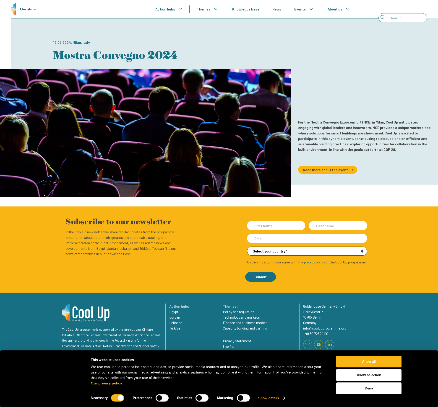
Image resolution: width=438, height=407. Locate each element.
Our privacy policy (106, 383)
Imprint (228, 346)
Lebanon (175, 322)
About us (335, 9)
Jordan (174, 317)
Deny (369, 388)
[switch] (162, 398)
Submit (261, 277)
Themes (204, 9)
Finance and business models (245, 322)
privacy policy (314, 262)
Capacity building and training (245, 328)
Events (300, 9)
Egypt (173, 311)
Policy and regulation (238, 311)
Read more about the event (325, 169)
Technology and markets (241, 317)
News (276, 9)
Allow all (369, 361)
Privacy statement (237, 341)
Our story (28, 9)
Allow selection (369, 375)
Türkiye (174, 328)
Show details (268, 398)
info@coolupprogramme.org (324, 328)
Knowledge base (245, 9)
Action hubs (165, 9)
